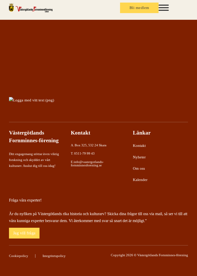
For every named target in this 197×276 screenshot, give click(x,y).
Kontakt (139, 146)
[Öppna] (164, 8)
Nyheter (139, 157)
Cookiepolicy (18, 256)
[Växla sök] (180, 8)
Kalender (140, 180)
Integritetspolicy (54, 256)
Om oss (139, 168)
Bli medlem (139, 8)
